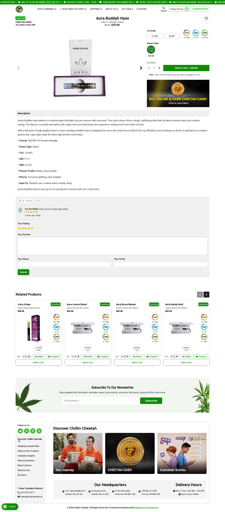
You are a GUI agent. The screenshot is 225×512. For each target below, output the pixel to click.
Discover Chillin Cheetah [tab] (30, 439)
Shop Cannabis (45, 9)
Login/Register (200, 9)
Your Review (24, 234)
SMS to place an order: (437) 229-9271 (32, 2)
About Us (110, 9)
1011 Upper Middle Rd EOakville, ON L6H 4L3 (75, 492)
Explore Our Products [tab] (28, 451)
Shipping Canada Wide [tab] (28, 446)
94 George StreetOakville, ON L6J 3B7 (100, 492)
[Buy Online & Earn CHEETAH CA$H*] (178, 93)
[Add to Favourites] (206, 19)
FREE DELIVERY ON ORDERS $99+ (109, 2)
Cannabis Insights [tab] (27, 456)
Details (197, 75)
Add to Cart (38, 362)
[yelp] (39, 431)
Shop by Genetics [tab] (26, 460)
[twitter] (26, 431)
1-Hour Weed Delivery (72, 9)
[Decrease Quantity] (149, 68)
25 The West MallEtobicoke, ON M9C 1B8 (125, 492)
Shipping (95, 9)
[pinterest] (32, 431)
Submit (23, 272)
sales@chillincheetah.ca (31, 496)
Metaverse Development (146, 507)
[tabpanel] (130, 462)
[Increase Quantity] (159, 68)
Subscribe (151, 400)
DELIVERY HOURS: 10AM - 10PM (73, 2)
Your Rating (24, 223)
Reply (38, 215)
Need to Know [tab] (25, 465)
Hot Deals (127, 9)
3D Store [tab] (22, 475)
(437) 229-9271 (27, 492)
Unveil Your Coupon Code (144, 2)
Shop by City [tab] (24, 470)
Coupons (141, 9)
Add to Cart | (186, 68)
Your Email (119, 259)
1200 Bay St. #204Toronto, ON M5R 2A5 (150, 492)
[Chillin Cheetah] (19, 9)
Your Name (23, 259)
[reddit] (20, 431)
